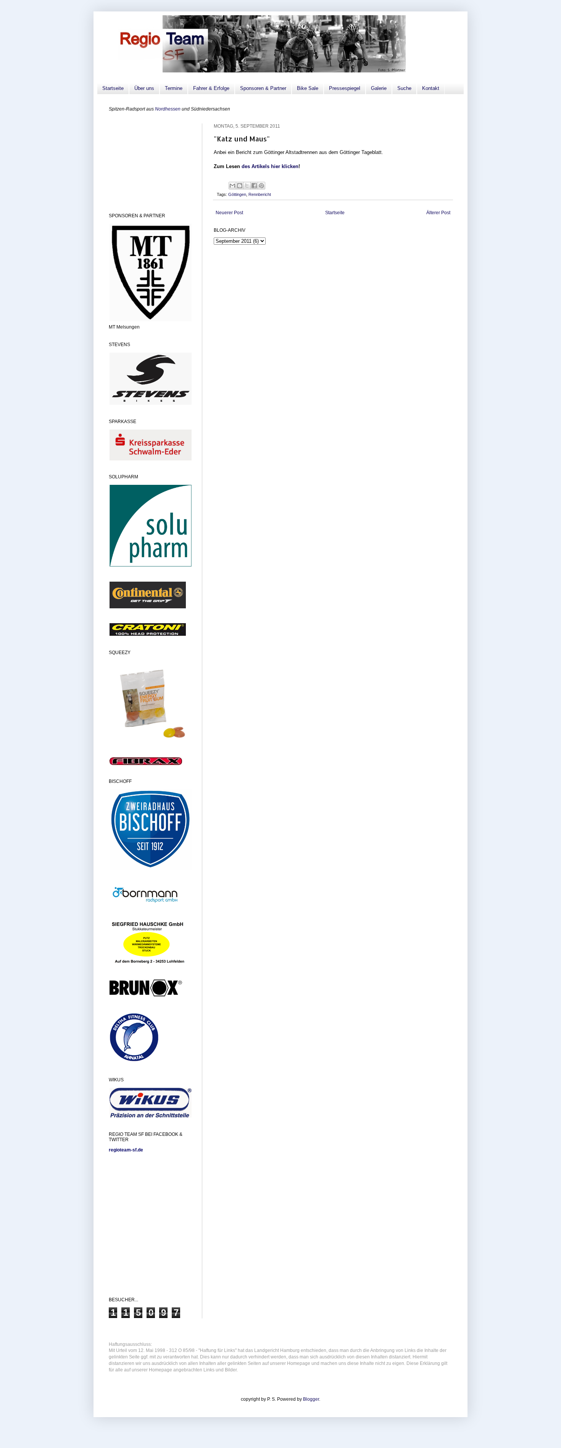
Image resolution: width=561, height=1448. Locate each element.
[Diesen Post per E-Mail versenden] (232, 185)
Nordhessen (168, 109)
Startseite (113, 88)
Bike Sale (307, 88)
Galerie (379, 88)
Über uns (144, 88)
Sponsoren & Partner (263, 88)
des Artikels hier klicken (270, 166)
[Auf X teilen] (247, 185)
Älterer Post (438, 212)
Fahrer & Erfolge (211, 88)
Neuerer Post (229, 212)
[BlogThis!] (239, 185)
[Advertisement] (147, 161)
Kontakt (430, 88)
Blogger (311, 1399)
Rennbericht (259, 194)
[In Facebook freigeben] (254, 185)
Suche (404, 88)
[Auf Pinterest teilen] (261, 185)
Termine (173, 88)
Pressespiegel (344, 88)
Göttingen (237, 194)
